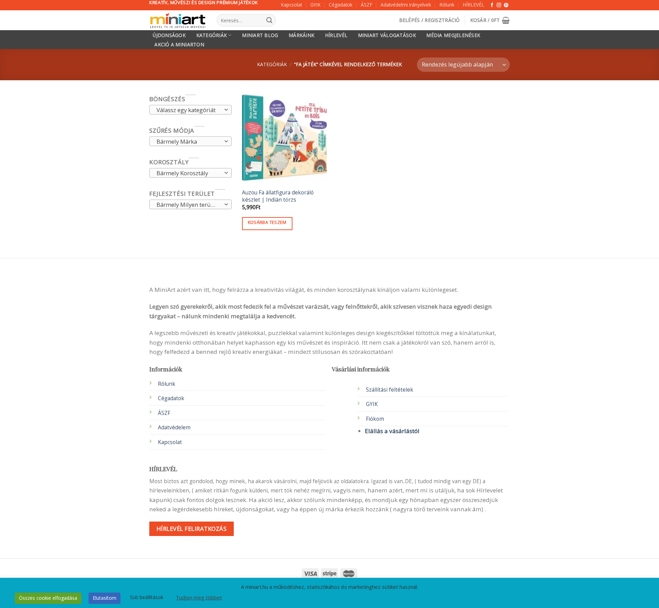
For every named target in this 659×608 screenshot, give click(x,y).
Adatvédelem (174, 427)
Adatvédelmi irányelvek (406, 4)
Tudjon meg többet (199, 597)
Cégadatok (340, 4)
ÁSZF (366, 4)
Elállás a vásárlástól (392, 431)
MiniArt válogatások (387, 35)
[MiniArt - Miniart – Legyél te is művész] (177, 20)
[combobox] (190, 110)
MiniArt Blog (260, 35)
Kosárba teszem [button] (267, 222)
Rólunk (446, 4)
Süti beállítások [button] (146, 597)
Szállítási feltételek (389, 389)
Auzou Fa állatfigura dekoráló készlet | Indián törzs (278, 196)
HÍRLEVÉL (473, 4)
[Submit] (269, 20)
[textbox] (188, 110)
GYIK (315, 4)
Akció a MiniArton (179, 44)
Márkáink (301, 35)
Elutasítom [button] (104, 598)
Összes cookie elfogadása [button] (48, 598)
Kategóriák (211, 35)
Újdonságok (169, 35)
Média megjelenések (453, 35)
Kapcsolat (291, 4)
